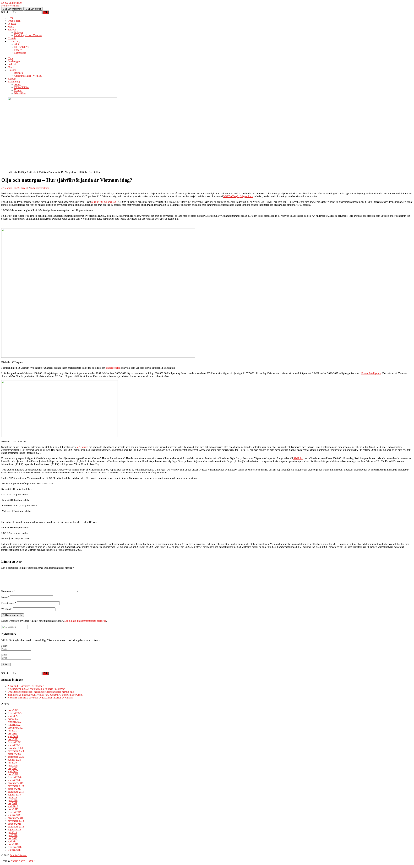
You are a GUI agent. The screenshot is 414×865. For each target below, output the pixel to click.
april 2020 (13, 771)
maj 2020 (12, 768)
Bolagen (12, 29)
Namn (5, 597)
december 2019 (15, 783)
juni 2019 (12, 800)
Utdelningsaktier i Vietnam (28, 35)
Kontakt (12, 38)
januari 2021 (14, 745)
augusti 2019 (14, 794)
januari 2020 (14, 780)
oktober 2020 (14, 753)
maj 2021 (12, 733)
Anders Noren (18, 861)
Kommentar (8, 591)
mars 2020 (13, 774)
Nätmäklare (20, 52)
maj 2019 (12, 803)
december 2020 (15, 748)
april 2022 (13, 716)
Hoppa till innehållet (11, 2)
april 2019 (13, 806)
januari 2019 (14, 815)
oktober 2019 (14, 788)
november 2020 (16, 751)
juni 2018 (12, 835)
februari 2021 (15, 742)
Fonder (18, 50)
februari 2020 (15, 777)
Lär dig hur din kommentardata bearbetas (85, 620)
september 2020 (16, 756)
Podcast (12, 23)
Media (11, 26)
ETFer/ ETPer (21, 47)
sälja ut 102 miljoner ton (103, 201)
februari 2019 (15, 812)
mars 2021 (13, 739)
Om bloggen (14, 20)
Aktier (17, 44)
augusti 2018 (14, 829)
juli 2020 (12, 762)
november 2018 (16, 820)
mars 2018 (13, 844)
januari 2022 (14, 724)
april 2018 (13, 841)
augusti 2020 (14, 759)
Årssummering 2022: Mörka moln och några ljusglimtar (36, 688)
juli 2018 (12, 832)
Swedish (11, 627)
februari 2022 (15, 721)
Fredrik (24, 188)
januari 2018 (14, 850)
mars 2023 (13, 710)
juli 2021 (12, 730)
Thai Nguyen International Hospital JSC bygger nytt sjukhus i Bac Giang (45, 694)
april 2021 (13, 736)
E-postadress (8, 603)
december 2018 (15, 817)
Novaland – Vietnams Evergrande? (26, 686)
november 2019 (16, 785)
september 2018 (16, 826)
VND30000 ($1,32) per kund (238, 196)
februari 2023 (15, 713)
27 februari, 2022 (10, 188)
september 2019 (16, 791)
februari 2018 (15, 847)
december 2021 (15, 727)
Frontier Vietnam (10, 5)
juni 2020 (12, 765)
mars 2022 (13, 719)
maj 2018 (12, 838)
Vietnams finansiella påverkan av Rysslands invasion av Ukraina (40, 697)
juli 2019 (12, 797)
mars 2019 (13, 809)
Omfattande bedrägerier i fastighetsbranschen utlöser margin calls (41, 691)
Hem (10, 17)
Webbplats (6, 609)
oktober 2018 (14, 823)
